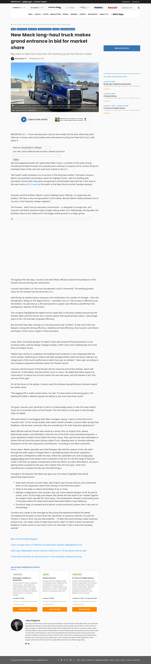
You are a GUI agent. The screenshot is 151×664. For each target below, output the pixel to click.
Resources (92, 14)
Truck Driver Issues (44, 29)
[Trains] (112, 7)
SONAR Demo (16, 2)
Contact (111, 660)
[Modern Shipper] (37, 7)
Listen (46, 14)
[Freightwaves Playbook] (70, 7)
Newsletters (126, 2)
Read (30, 14)
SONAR (65, 14)
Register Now (25, 609)
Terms (117, 660)
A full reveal (32, 184)
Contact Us (135, 2)
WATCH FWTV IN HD (122, 48)
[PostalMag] (98, 7)
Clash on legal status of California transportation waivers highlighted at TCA (46, 544)
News (19, 25)
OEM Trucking (22, 29)
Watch (38, 14)
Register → (107, 89)
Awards (74, 14)
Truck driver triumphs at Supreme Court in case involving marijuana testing (46, 556)
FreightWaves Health (101, 660)
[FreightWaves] (19, 7)
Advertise (90, 660)
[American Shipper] (55, 7)
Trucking (56, 29)
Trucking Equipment (67, 29)
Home (14, 25)
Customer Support (40, 2)
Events (82, 14)
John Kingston (19, 59)
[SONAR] (126, 7)
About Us (104, 14)
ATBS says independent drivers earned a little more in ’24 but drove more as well (48, 550)
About (84, 660)
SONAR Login (27, 2)
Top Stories (32, 29)
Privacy (122, 660)
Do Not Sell (136, 660)
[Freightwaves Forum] (84, 7)
